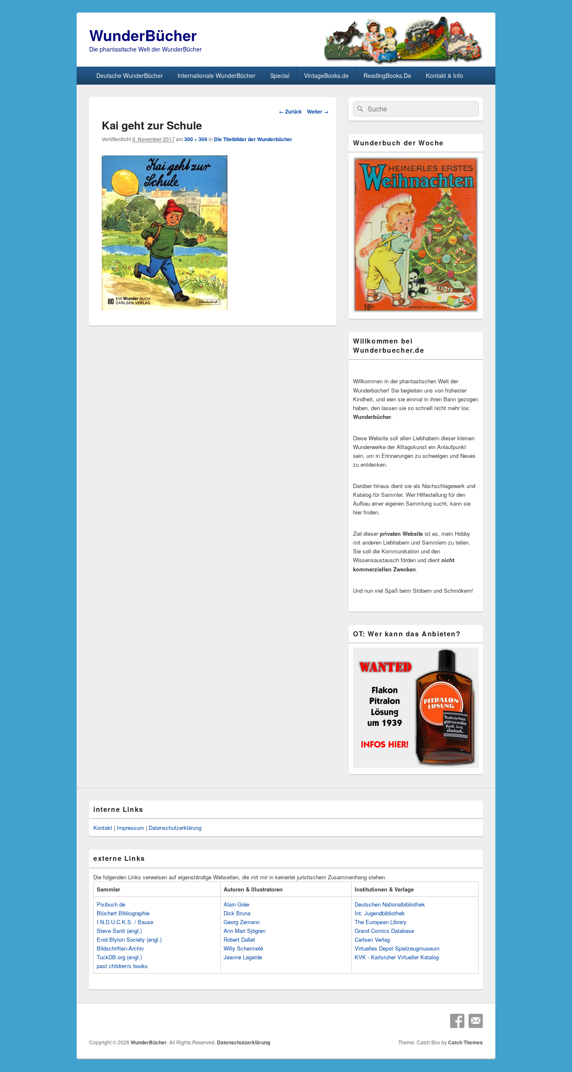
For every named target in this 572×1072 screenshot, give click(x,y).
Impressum (130, 828)
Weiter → (318, 111)
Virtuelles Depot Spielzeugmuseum (397, 948)
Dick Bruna (237, 913)
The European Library (381, 922)
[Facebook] (457, 1021)
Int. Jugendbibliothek (380, 913)
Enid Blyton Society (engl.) (129, 939)
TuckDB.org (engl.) (119, 957)
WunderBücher (143, 35)
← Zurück (290, 111)
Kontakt (102, 828)
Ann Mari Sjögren (244, 931)
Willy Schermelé (243, 948)
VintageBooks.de (326, 75)
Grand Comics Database (384, 931)
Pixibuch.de (111, 904)
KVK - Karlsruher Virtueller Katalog (397, 957)
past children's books (122, 966)
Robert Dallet (239, 939)
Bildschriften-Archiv (120, 948)
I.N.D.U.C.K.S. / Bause (125, 922)
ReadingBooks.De (387, 75)
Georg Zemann (242, 922)
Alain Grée (236, 904)
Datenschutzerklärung (175, 828)
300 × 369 (195, 139)
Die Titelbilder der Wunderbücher (253, 139)
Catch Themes (465, 1042)
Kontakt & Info (444, 75)
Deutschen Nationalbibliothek (390, 904)
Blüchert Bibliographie (123, 913)
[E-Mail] (476, 1021)
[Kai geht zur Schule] (164, 307)
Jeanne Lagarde (243, 957)
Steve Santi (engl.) (119, 931)
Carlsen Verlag (372, 939)
